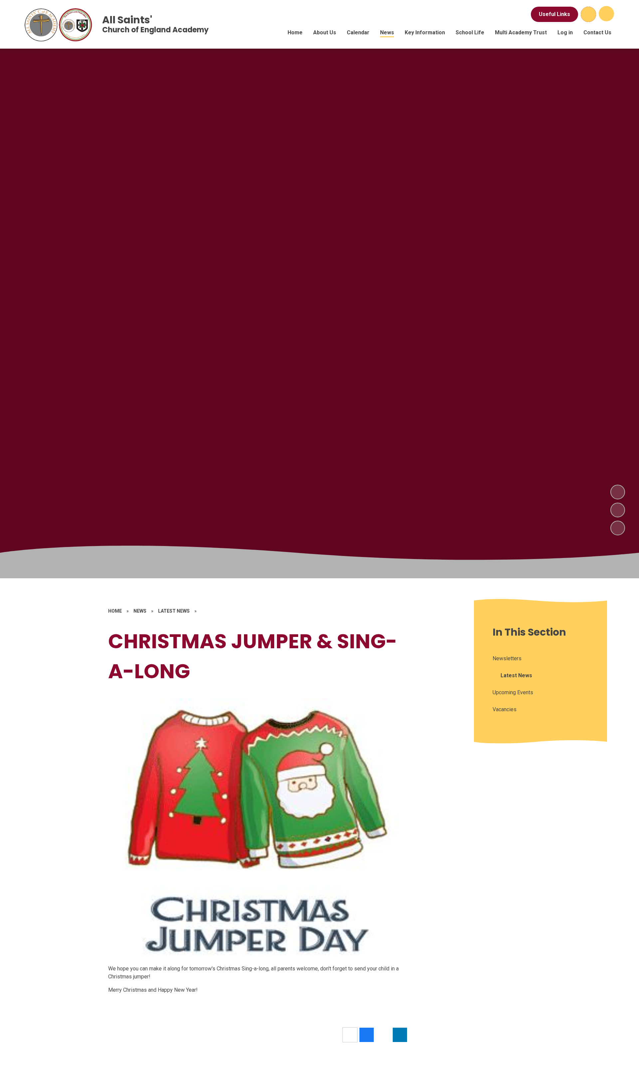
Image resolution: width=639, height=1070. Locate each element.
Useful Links (554, 14)
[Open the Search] (588, 14)
